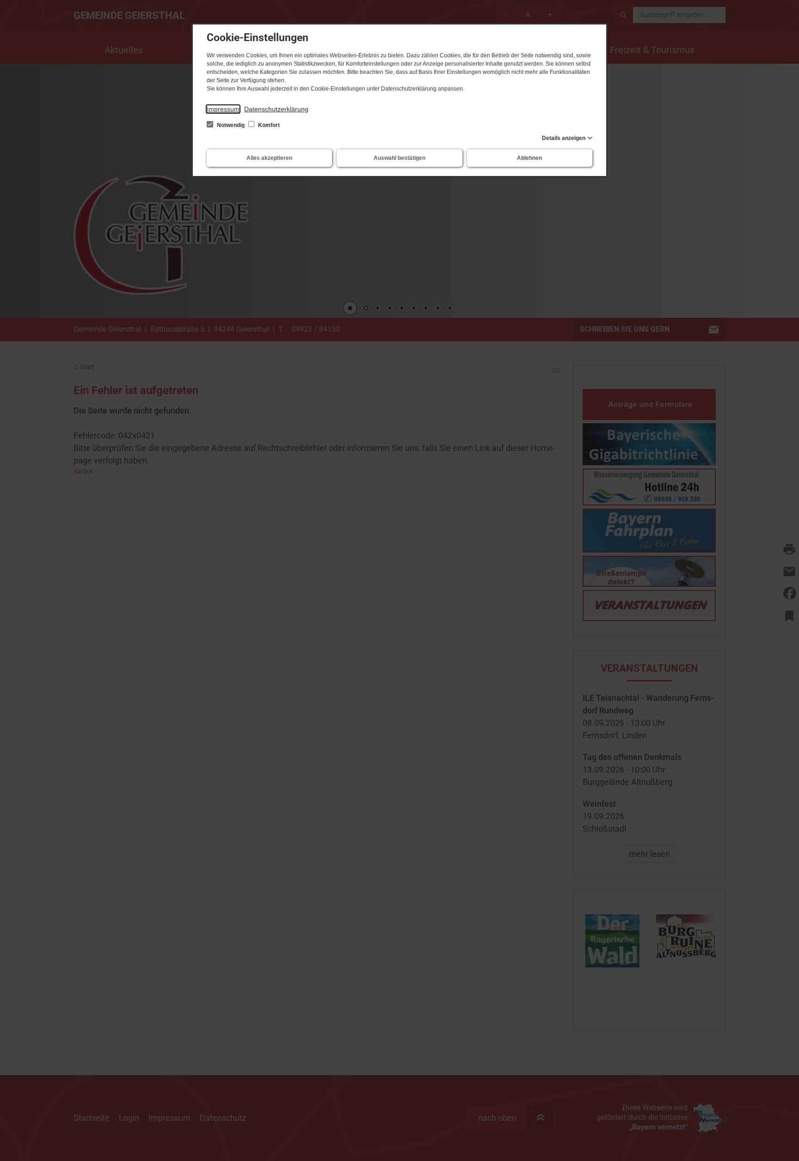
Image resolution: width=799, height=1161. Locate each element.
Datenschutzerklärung (276, 109)
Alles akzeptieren (269, 158)
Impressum (223, 109)
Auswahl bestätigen (399, 158)
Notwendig (230, 125)
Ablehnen (529, 158)
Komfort (268, 125)
